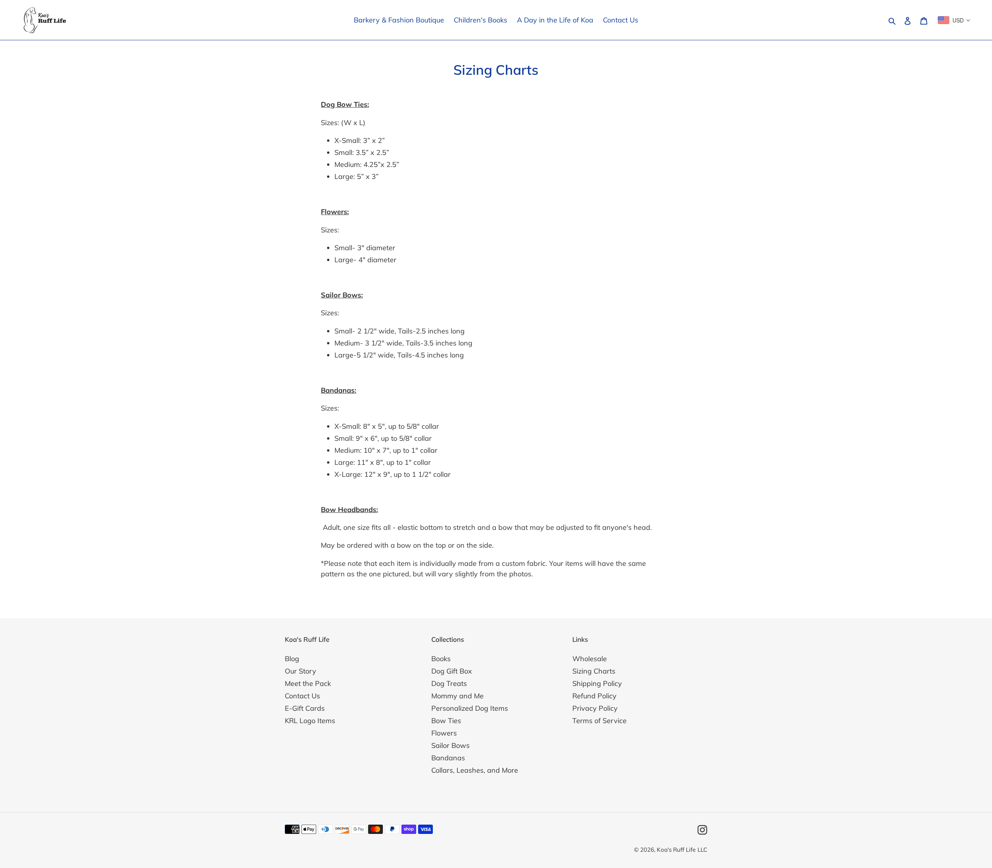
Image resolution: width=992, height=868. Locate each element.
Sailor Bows (450, 745)
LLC (702, 849)
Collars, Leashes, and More (474, 770)
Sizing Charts (593, 671)
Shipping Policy (597, 683)
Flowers (444, 733)
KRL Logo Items (310, 720)
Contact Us (302, 695)
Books (441, 658)
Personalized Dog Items (469, 708)
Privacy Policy (595, 708)
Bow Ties (446, 720)
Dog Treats (449, 683)
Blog (292, 658)
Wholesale (589, 658)
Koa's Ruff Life (676, 849)
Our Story (300, 671)
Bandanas (448, 757)
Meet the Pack (308, 683)
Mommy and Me (457, 695)
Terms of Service (599, 720)
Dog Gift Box (451, 671)
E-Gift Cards (305, 708)
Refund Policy (594, 695)
